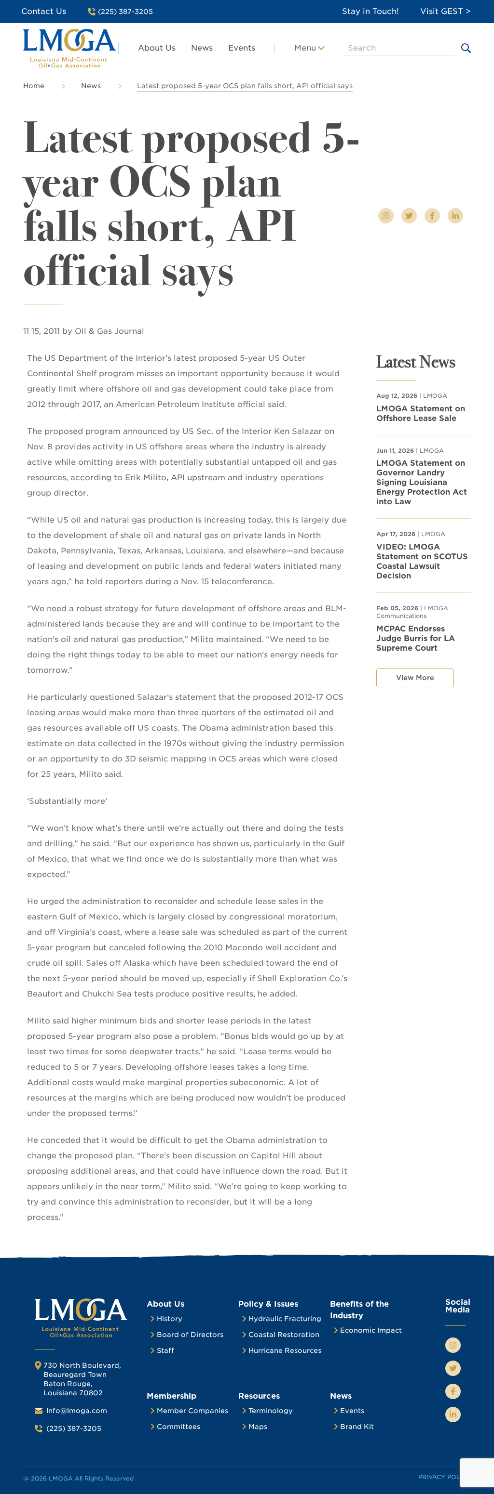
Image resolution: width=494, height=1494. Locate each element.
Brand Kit (357, 1426)
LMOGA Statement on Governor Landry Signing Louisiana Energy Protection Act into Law (421, 482)
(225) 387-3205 (73, 1428)
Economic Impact (371, 1330)
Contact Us (43, 11)
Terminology (270, 1411)
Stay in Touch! (370, 11)
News (202, 47)
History (169, 1319)
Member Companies (192, 1411)
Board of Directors (190, 1334)
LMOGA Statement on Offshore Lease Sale (420, 413)
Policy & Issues (268, 1304)
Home (33, 86)
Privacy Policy (444, 1477)
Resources (259, 1396)
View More (415, 677)
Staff (165, 1350)
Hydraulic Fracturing (284, 1319)
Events (241, 47)
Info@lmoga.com (76, 1411)
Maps (257, 1426)
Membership (171, 1396)
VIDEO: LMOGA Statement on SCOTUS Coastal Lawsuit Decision (422, 561)
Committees (178, 1426)
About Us (157, 47)
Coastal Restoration (283, 1334)
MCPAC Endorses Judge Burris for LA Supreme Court (415, 638)
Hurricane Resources (284, 1350)
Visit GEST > (445, 11)
